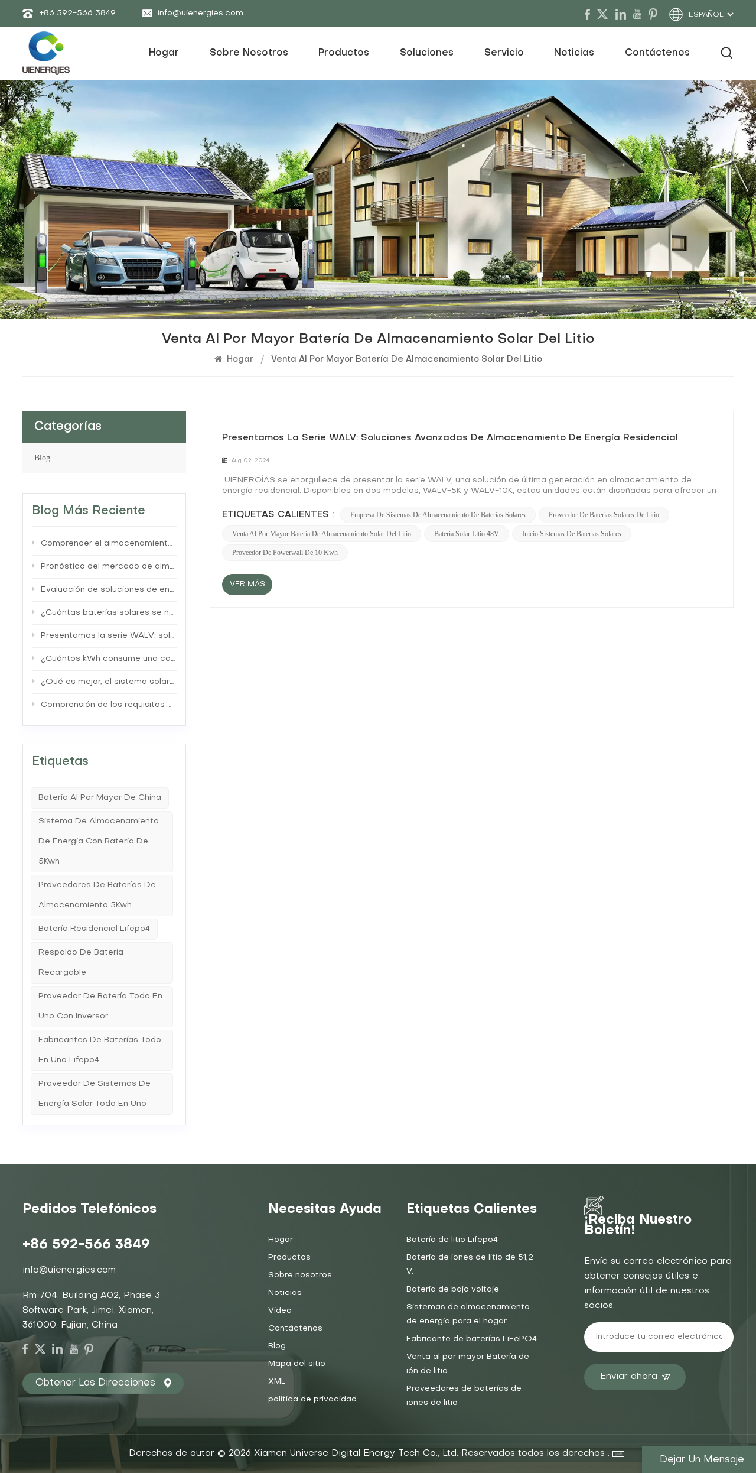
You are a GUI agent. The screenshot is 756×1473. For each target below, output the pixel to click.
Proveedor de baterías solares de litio (604, 515)
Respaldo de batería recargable (80, 962)
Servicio (504, 53)
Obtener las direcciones (95, 1383)
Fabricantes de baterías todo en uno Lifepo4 (99, 1050)
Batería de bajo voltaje (452, 1289)
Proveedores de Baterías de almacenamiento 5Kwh (97, 895)
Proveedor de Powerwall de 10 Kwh (285, 553)
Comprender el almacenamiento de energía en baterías (109, 543)
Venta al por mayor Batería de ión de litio (467, 1364)
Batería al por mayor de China (99, 798)
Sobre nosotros (249, 53)
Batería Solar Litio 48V (466, 534)
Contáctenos (657, 53)
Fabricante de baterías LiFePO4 (471, 1339)
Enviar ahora (628, 1377)
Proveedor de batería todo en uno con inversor (100, 1006)
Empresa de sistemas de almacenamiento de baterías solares (438, 515)
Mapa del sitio (296, 1364)
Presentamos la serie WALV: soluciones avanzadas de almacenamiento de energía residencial (450, 438)
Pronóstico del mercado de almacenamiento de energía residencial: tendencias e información (109, 566)
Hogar (164, 53)
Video (280, 1311)
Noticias (574, 53)
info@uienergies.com (200, 13)
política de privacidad (312, 1399)
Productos (343, 53)
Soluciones (427, 53)
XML (277, 1382)
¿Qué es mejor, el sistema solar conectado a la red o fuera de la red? (109, 682)
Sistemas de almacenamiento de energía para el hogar (468, 1314)
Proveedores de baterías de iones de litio (464, 1396)
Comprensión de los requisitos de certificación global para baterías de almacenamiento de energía (109, 705)
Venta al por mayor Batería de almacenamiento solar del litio (321, 534)
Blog (42, 457)
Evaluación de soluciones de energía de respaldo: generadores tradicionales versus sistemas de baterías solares (109, 589)
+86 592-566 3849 (77, 13)
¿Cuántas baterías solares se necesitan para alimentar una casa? (109, 613)
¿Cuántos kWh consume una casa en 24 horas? (109, 659)
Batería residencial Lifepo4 (94, 929)
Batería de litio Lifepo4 (452, 1240)
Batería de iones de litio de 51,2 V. (469, 1265)
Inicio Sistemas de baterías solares (571, 534)
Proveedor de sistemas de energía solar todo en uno (94, 1094)
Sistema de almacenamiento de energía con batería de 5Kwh (98, 841)
